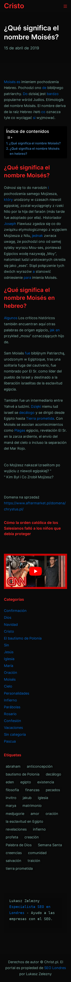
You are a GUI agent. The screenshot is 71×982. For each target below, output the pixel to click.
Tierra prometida (40, 418)
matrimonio (32, 806)
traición (34, 861)
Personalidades (16, 693)
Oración (10, 672)
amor (35, 814)
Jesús (8, 652)
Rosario (10, 714)
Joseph (10, 224)
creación (31, 837)
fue (27, 353)
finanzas (32, 790)
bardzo (53, 94)
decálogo (27, 412)
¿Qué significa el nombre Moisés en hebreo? (35, 151)
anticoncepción (40, 766)
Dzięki (36, 406)
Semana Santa (50, 845)
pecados (53, 790)
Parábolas (12, 707)
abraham (13, 766)
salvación (13, 861)
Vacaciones (13, 728)
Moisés (10, 82)
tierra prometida (19, 868)
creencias (14, 853)
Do (25, 94)
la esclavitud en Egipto (24, 821)
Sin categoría (15, 734)
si (34, 118)
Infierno (10, 700)
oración (52, 814)
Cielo (8, 686)
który (8, 199)
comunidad (37, 853)
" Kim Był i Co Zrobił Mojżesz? (28, 477)
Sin (6, 645)
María (8, 666)
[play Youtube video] (35, 571)
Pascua (10, 741)
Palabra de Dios (19, 845)
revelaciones (16, 829)
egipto (25, 782)
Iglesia (9, 659)
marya (11, 806)
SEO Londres (55, 968)
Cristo (9, 631)
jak (52, 330)
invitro (11, 798)
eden (10, 782)
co (43, 112)
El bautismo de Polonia (23, 638)
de (44, 88)
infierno (39, 829)
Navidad (11, 624)
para (27, 277)
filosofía (12, 790)
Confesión (12, 721)
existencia (45, 782)
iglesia (43, 798)
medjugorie (15, 814)
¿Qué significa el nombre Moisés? (35, 143)
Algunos (10, 318)
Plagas (19, 430)
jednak (37, 236)
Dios (7, 617)
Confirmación (15, 611)
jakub (27, 798)
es (18, 82)
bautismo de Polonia (22, 774)
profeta (12, 837)
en (58, 330)
